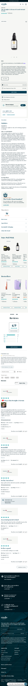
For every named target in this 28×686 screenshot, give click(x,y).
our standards (8, 579)
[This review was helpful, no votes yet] (23, 431)
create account (11, 114)
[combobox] (21, 383)
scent (17, 377)
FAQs (2, 654)
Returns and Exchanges (6, 656)
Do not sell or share (12, 681)
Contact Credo (4, 652)
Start (22, 105)
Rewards (17, 654)
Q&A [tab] (17, 314)
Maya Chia (3, 7)
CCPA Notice (7, 680)
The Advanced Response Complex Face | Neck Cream (5, 257)
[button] (20, 4)
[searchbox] (7, 372)
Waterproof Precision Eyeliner (6, 295)
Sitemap (2, 681)
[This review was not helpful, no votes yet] (25, 431)
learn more (6, 205)
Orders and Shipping (5, 658)
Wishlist (16, 652)
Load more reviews (22, 567)
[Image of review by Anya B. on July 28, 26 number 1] (3, 405)
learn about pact (8, 609)
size (2, 377)
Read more (3, 417)
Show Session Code (5, 659)
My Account (17, 650)
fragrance (7, 377)
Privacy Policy (9, 642)
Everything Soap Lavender (16, 295)
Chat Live (3, 650)
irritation (12, 377)
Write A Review (14, 347)
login (4, 114)
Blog (6, 681)
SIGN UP (22, 633)
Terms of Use (13, 680)
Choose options (6, 266)
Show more (3, 380)
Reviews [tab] (12, 314)
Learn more (7, 588)
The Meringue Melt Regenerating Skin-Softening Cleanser (16, 257)
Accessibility (20, 679)
